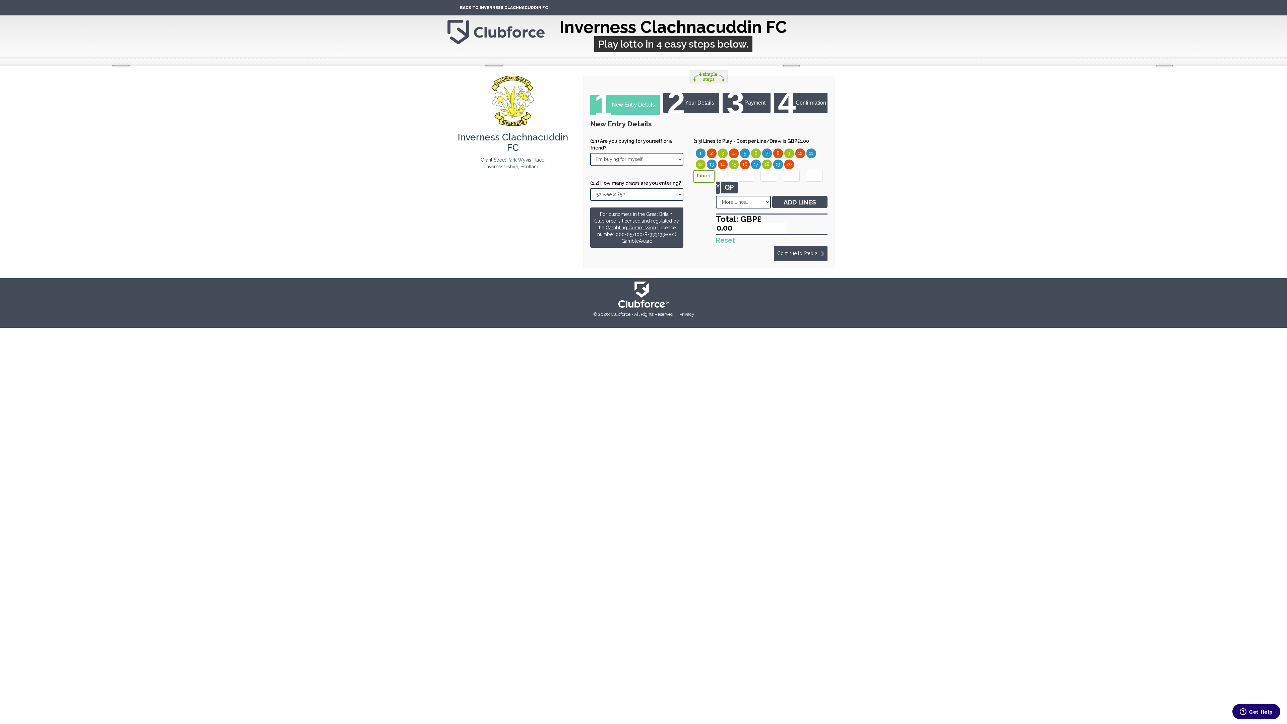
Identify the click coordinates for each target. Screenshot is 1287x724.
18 (767, 164)
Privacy (686, 314)
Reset (725, 240)
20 (789, 164)
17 (756, 164)
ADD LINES (800, 202)
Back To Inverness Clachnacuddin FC (504, 7)
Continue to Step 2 (797, 253)
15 (734, 164)
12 (700, 164)
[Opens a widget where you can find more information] (1256, 712)
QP (729, 187)
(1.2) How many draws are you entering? (635, 183)
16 (744, 164)
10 (800, 153)
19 (778, 164)
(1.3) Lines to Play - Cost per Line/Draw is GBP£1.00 (751, 141)
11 (811, 153)
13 (711, 164)
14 (722, 164)
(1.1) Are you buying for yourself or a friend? (631, 144)
